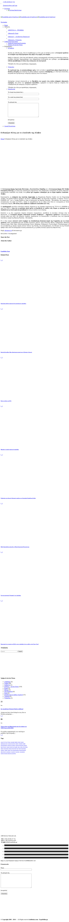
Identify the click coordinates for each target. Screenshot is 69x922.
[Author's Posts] (3, 248)
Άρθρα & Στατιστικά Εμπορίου (17, 43)
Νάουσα (2, 748)
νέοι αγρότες (17, 751)
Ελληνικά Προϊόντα (4, 745)
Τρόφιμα (6, 696)
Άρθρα (6, 683)
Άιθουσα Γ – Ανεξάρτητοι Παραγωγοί (19, 36)
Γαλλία (19, 742)
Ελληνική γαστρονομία (19, 745)
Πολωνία (10, 748)
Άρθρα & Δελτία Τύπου (11, 41)
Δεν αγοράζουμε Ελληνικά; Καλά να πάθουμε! (12, 709)
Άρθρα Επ (7, 685)
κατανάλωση (8, 751)
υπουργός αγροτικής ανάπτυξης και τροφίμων (8, 753)
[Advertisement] (14, 663)
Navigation (4, 22)
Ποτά (5, 693)
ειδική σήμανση (3, 751)
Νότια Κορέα (6, 748)
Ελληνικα (7, 8)
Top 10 (6, 742)
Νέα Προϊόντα (8, 691)
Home (6, 25)
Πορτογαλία (14, 748)
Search (20, 651)
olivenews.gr (8, 230)
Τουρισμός (2, 750)
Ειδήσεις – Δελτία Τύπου (11, 686)
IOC (4, 742)
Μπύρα (6, 690)
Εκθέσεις (17, 743)
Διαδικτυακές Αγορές (4, 743)
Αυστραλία (12, 742)
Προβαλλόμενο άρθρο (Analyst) (13, 695)
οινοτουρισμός (22, 751)
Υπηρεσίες (11, 67)
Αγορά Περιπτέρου (9, 126)
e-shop (2, 742)
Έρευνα (9, 742)
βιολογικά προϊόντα (22, 750)
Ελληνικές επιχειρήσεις (11, 745)
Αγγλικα (19, 10)
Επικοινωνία (11, 89)
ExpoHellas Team (5, 251)
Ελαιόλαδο (20, 743)
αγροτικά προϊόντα (16, 750)
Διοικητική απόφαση (11, 743)
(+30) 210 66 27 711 (9, 2)
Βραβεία (16, 742)
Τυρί (11, 750)
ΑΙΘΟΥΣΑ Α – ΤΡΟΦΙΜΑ (16, 30)
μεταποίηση (13, 751)
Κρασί (6, 688)
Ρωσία (20, 748)
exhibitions (7, 681)
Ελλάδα (24, 743)
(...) (2, 715)
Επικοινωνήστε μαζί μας (10, 5)
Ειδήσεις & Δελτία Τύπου (15, 45)
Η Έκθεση (11, 48)
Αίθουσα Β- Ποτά (13, 33)
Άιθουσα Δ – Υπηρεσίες (15, 40)
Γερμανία (22, 742)
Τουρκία (6, 750)
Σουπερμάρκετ (23, 748)
